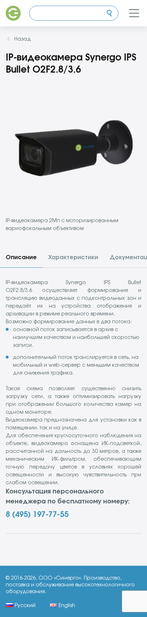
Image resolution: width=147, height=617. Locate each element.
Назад (22, 39)
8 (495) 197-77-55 (37, 514)
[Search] (109, 13)
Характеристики (73, 257)
